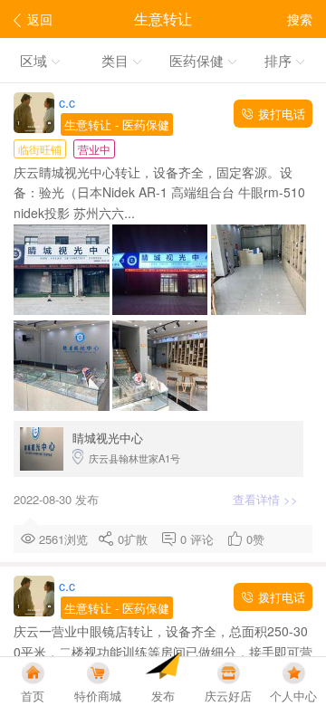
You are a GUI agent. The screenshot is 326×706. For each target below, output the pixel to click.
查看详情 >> (267, 499)
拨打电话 (279, 113)
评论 (206, 539)
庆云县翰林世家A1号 (126, 447)
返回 (40, 19)
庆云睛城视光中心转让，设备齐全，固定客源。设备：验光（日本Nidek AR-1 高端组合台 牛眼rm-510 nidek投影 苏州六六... (159, 192)
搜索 (299, 19)
